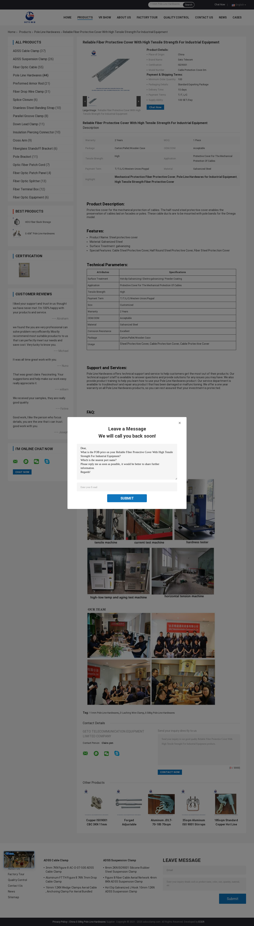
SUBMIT (127, 498)
